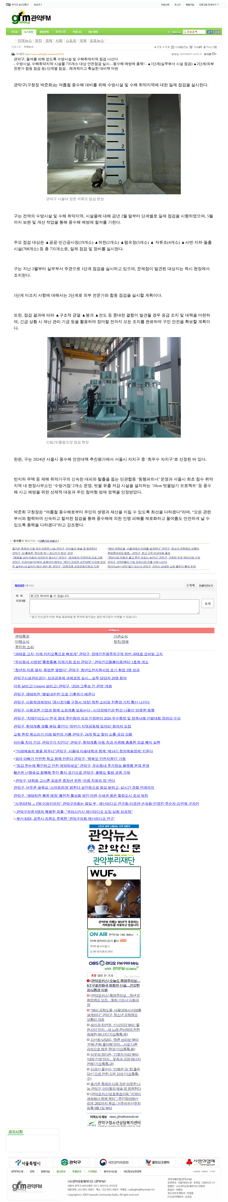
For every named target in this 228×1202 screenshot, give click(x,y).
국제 (83, 40)
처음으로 (16, 47)
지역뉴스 (25, 40)
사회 (59, 40)
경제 (48, 40)
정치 (38, 40)
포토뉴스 (97, 40)
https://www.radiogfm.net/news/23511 (44, 54)
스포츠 (71, 40)
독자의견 (19, 585)
